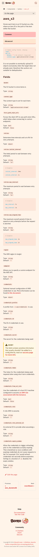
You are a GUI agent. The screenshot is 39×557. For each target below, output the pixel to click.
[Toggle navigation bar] (3, 2)
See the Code (19, 514)
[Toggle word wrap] (29, 49)
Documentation (19, 513)
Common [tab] (8, 34)
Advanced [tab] (8, 41)
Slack (20, 533)
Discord (19, 535)
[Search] (35, 3)
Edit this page (12, 475)
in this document (14, 293)
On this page (9, 13)
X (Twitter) (19, 531)
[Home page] (4, 9)
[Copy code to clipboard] (33, 49)
